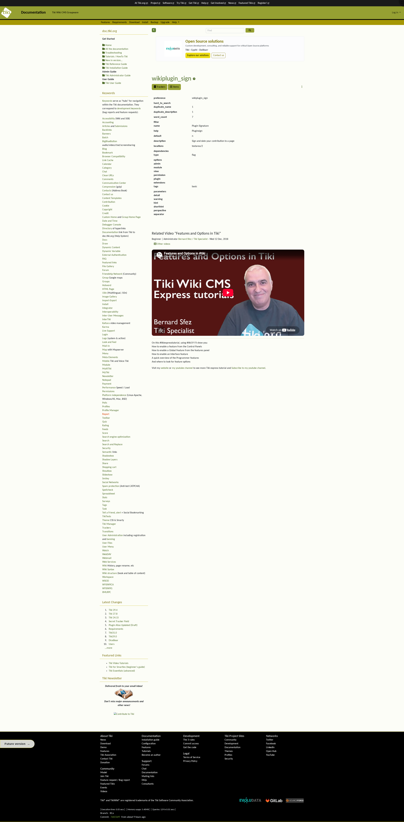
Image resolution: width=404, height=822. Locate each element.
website (165, 368)
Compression (109, 187)
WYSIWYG (107, 588)
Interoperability (110, 312)
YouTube (270, 755)
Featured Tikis (246, 3)
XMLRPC (106, 592)
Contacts (106, 190)
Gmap (105, 278)
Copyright (107, 209)
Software (167, 3)
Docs (104, 240)
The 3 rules (189, 740)
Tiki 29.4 (113, 610)
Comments (107, 179)
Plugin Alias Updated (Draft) (123, 625)
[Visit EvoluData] (173, 49)
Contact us (218, 55)
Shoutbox (107, 471)
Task (104, 509)
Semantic (107, 452)
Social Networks (110, 482)
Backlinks (107, 130)
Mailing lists (148, 776)
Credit (105, 213)
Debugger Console (111, 225)
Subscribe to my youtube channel (248, 368)
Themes (229, 751)
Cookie (105, 206)
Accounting (108, 122)
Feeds (105, 429)
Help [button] (174, 22)
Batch (105, 137)
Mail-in (106, 346)
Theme (105, 520)
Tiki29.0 (113, 636)
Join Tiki (104, 776)
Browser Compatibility (113, 156)
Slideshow (107, 475)
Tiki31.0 (113, 633)
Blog (104, 149)
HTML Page (108, 289)
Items (175, 87)
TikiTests (106, 516)
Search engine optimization (116, 437)
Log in (395, 12)
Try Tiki (181, 3)
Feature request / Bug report (115, 780)
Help (204, 3)
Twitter (269, 740)
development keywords (129, 108)
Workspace (107, 577)
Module (106, 365)
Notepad (106, 380)
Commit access (191, 743)
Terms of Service (191, 757)
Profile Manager (110, 410)
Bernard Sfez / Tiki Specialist (193, 239)
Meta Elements (110, 357)
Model (103, 772)
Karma (105, 327)
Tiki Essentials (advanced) (122, 671)
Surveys (106, 501)
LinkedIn (270, 747)
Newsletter (107, 376)
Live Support (108, 331)
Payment (106, 384)
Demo (103, 747)
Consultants (148, 784)
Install (145, 22)
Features (105, 22)
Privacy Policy (190, 761)
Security (106, 448)
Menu (105, 353)
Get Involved (217, 3)
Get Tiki (193, 3)
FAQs (144, 780)
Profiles (106, 406)
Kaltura (106, 323)
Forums (145, 765)
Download (134, 22)
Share (105, 463)
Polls (104, 403)
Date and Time (109, 221)
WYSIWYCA (108, 584)
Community (107, 768)
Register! (263, 3)
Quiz (104, 422)
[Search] (250, 30)
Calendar (107, 164)
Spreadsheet (108, 494)
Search (105, 440)
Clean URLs (108, 175)
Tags (104, 505)
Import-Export (109, 300)
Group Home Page (131, 217)
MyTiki (105, 372)
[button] (302, 87)
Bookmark (107, 153)
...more (108, 648)
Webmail (106, 558)
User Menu (108, 547)
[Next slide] (300, 51)
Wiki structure (109, 573)
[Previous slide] (159, 51)
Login (105, 334)
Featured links (109, 262)
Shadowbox (108, 456)
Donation (105, 762)
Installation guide (150, 740)
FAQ (104, 259)
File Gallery (108, 266)
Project (155, 3)
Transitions (107, 531)
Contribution (108, 202)
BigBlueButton (109, 141)
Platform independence (114, 395)
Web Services (109, 562)
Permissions (108, 391)
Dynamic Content (111, 247)
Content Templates (112, 198)
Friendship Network (112, 274)
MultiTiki (106, 369)
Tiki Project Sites (234, 736)
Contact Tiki (106, 759)
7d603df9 (115, 817)
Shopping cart (109, 467)
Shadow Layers (109, 459)
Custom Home (109, 217)
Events (103, 787)
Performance (109, 387)
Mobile (106, 361)
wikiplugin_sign (171, 79)
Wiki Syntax (108, 569)
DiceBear (113, 640)
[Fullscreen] (402, 2)
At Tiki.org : (141, 3)
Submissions (121, 126)
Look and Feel (109, 342)
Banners (106, 134)
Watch (105, 550)
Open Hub (271, 751)
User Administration (112, 535)
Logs (104, 338)
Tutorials (146, 751)
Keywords (107, 101)
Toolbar (106, 418)
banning (111, 539)
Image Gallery (109, 297)
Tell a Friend (108, 512)
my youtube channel (182, 368)
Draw (105, 243)
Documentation (110, 232)
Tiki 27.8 (113, 614)
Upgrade (165, 22)
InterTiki (106, 319)
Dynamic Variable (111, 251)
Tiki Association (108, 755)
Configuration (149, 743)
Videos (103, 791)
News (231, 3)
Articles (106, 126)
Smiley (105, 478)
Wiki (104, 566)
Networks (272, 736)
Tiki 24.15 (114, 617)
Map (104, 350)
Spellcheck (107, 490)
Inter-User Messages (112, 315)
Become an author (151, 755)
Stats (104, 497)
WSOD (105, 581)
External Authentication (114, 255)
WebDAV (106, 554)
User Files (107, 543)
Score (105, 433)
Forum (105, 270)
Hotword (106, 285)
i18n (104, 293)
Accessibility (108, 118)
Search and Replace (112, 444)
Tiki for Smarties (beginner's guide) (127, 667)
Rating (105, 425)
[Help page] (194, 79)
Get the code (189, 747)
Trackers (160, 87)
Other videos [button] (163, 244)
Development (191, 736)
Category (107, 168)
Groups (106, 281)
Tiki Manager (109, 524)
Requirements (119, 22)
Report (105, 414)
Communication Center (114, 183)
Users (111, 644)
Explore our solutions (198, 55)
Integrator (107, 308)
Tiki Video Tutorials (118, 663)
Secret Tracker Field (119, 621)
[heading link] (223, 233)
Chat (104, 171)
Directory (107, 228)
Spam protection (110, 486)
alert (118, 512)
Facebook (271, 743)
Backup (154, 22)
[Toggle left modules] (154, 30)
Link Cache (107, 160)
